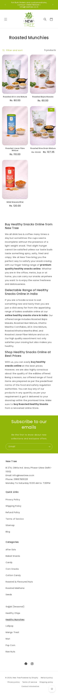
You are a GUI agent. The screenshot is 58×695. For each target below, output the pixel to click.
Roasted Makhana (15, 588)
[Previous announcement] (5, 5)
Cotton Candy (13, 575)
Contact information (30, 686)
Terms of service (29, 682)
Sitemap (10, 525)
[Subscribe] (49, 446)
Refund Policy (13, 512)
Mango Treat (12, 632)
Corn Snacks (12, 569)
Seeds (9, 594)
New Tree (17, 678)
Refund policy (47, 678)
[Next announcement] (53, 5)
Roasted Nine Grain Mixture (43, 148)
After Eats (11, 549)
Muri (8, 638)
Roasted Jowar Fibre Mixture (14, 149)
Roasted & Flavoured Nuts (19, 581)
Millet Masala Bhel (15, 202)
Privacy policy (14, 682)
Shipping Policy (13, 506)
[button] (6, 19)
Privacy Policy (13, 499)
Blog (8, 531)
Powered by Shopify (29, 678)
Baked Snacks (13, 556)
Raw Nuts (10, 651)
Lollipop (10, 626)
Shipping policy (46, 682)
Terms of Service (15, 518)
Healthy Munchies (15, 619)
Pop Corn (10, 645)
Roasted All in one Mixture (15, 97)
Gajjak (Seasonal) (15, 606)
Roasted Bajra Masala (42, 97)
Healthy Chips (13, 613)
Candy (9, 562)
